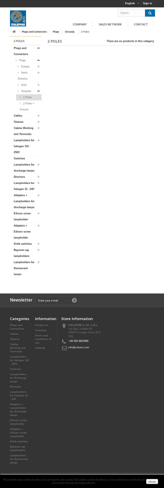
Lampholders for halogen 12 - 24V (24, 186)
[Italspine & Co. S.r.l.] (18, 18)
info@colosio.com (78, 347)
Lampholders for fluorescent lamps (24, 268)
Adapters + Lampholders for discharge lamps (24, 201)
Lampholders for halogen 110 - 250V (24, 146)
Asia (23, 84)
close (152, 481)
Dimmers (19, 176)
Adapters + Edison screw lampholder (22, 231)
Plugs (56, 31)
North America (22, 75)
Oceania (69, 31)
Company (80, 24)
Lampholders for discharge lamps (24, 167)
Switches (19, 158)
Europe (24, 66)
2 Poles (27, 97)
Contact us (41, 325)
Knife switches (23, 243)
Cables (18, 115)
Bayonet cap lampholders (21, 252)
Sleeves (18, 121)
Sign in (147, 3)
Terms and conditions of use (43, 339)
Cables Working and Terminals (23, 131)
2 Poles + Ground (27, 106)
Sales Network (110, 24)
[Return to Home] (14, 31)
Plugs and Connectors (34, 31)
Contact (141, 24)
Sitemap (40, 347)
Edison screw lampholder (22, 216)
